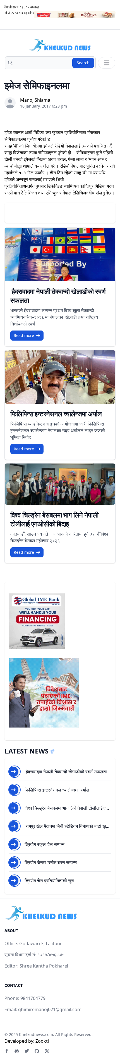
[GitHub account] (37, 1051)
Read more (24, 335)
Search (83, 62)
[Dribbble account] (47, 1051)
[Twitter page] (27, 1051)
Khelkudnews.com (36, 1034)
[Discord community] (17, 1051)
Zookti (42, 1041)
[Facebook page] (6, 1051)
